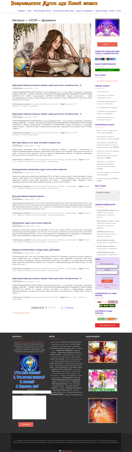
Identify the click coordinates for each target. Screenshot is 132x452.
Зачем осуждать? (103, 91)
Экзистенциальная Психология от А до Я (45, 104)
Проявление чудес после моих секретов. (32, 223)
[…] (30, 100)
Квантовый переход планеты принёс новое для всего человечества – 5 (46, 114)
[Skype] (115, 59)
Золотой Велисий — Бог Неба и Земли (68, 367)
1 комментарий (53, 242)
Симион (62, 388)
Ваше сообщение (29, 394)
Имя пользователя (107, 264)
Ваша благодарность (107, 70)
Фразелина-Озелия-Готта (58, 392)
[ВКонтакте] (96, 59)
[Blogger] (105, 59)
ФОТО (119, 11)
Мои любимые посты (107, 325)
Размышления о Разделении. (107, 242)
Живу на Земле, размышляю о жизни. (43, 159)
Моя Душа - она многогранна (67, 159)
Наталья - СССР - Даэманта (75, 297)
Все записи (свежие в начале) (107, 81)
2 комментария (53, 188)
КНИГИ (112, 11)
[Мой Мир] (101, 59)
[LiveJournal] (108, 59)
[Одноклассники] (98, 59)
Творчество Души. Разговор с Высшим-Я (67, 389)
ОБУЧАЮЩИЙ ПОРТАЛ (42, 11)
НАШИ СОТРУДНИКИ (84, 11)
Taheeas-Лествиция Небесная (71, 342)
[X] (103, 59)
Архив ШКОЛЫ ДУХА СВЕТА (63, 11)
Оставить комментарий (29, 106)
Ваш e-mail (31, 389)
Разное (54, 382)
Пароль (107, 270)
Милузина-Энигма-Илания (59, 373)
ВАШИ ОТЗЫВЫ (101, 11)
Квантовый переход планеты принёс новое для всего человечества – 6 (46, 85)
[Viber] (112, 59)
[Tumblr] (110, 59)
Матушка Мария (76, 371)
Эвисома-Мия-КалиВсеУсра (73, 394)
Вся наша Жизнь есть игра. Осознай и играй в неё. (36, 143)
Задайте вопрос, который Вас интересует (29, 342)
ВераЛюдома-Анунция (64, 356)
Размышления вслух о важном (36, 161)
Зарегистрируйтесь (104, 285)
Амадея (105, 302)
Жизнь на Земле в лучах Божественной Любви (68, 365)
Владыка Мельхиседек (57, 359)
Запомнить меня (108, 278)
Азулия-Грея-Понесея (65, 346)
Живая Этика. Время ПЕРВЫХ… (108, 178)
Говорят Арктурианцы (56, 363)
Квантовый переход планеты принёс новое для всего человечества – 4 (46, 278)
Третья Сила (76, 390)
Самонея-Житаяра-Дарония (66, 383)
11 (62, 307)
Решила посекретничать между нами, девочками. (36, 250)
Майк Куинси (56, 371)
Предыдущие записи (20, 313)
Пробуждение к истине (71, 377)
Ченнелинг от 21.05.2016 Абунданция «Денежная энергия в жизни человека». (106, 164)
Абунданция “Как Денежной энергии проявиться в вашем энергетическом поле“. (107, 145)
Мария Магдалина (66, 371)
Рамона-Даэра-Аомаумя (64, 381)
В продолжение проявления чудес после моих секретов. (39, 169)
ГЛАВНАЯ (21, 11)
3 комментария (53, 161)
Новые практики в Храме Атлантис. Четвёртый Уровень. (107, 234)
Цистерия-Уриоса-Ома (74, 392)
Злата (52, 367)
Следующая (69, 307)
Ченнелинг (57, 394)
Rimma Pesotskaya (55, 342)
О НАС (29, 11)
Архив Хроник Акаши (69, 354)
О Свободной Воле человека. (107, 107)
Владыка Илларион (75, 356)
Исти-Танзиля (76, 369)
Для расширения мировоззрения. (28, 196)
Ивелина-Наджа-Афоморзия (62, 369)
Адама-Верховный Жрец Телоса (60, 344)
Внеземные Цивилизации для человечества (67, 361)
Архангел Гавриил (64, 350)
